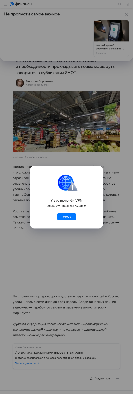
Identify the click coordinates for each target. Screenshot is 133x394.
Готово (66, 216)
